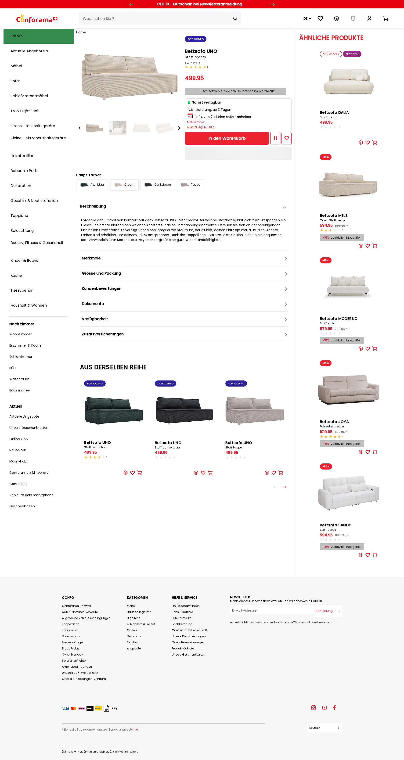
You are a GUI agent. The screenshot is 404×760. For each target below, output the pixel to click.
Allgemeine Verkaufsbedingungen (86, 618)
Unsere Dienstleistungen (189, 636)
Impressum (70, 630)
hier (136, 729)
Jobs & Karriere (182, 612)
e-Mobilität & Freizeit (141, 624)
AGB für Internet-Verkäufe (80, 612)
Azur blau (97, 184)
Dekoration (134, 636)
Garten (132, 630)
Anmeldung (324, 611)
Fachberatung (182, 624)
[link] (369, 18)
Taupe (195, 184)
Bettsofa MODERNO (338, 320)
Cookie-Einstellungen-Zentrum (84, 679)
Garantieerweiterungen (188, 642)
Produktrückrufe (183, 648)
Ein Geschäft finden (186, 606)
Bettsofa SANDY (335, 527)
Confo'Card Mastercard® (190, 630)
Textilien (132, 642)
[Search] (235, 18)
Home (81, 32)
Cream (129, 184)
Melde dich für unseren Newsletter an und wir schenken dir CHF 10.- (277, 601)
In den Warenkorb (227, 138)
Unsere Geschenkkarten (188, 654)
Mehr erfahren (196, 122)
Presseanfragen (73, 642)
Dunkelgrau (163, 184)
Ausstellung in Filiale (200, 127)
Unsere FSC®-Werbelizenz (80, 673)
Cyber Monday (72, 654)
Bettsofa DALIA (334, 114)
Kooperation (70, 624)
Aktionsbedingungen (77, 667)
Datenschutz (71, 636)
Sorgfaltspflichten (74, 661)
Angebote (134, 648)
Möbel (131, 606)
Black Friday (70, 648)
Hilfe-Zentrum (181, 618)
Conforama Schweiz (76, 606)
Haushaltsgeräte (139, 612)
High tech (134, 618)
